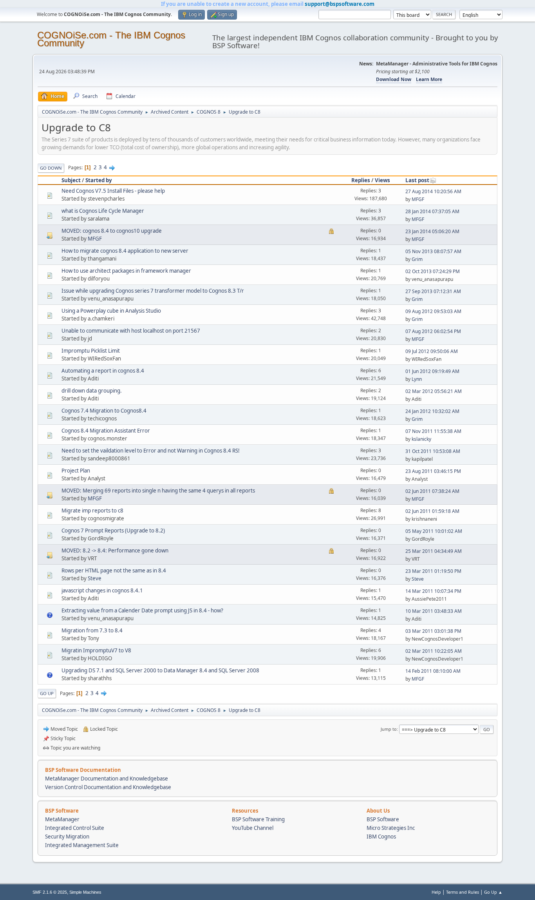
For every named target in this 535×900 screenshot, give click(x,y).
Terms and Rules (462, 892)
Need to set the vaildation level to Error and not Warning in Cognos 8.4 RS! (150, 450)
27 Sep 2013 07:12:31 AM (433, 291)
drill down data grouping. (91, 390)
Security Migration (67, 836)
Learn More (429, 79)
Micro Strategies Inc (391, 827)
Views (382, 180)
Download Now (393, 79)
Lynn (417, 379)
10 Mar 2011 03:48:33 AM (433, 611)
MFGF (418, 199)
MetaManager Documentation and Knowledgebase (106, 778)
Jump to (389, 729)
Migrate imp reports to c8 (92, 510)
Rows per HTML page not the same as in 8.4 (113, 570)
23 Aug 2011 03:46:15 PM (433, 471)
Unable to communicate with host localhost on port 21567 (130, 330)
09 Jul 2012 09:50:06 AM (431, 351)
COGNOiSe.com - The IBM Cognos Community (111, 39)
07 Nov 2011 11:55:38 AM (433, 431)
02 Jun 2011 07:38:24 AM (432, 491)
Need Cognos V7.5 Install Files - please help (113, 190)
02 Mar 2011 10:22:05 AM (433, 651)
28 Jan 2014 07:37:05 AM (432, 211)
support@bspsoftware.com (339, 3)
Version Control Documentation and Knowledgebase (108, 787)
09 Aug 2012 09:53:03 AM (433, 311)
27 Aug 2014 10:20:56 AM (433, 191)
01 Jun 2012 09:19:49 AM (432, 371)
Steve (94, 578)
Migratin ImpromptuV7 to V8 (96, 650)
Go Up (47, 693)
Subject (71, 180)
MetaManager (62, 819)
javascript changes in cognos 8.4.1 (102, 590)
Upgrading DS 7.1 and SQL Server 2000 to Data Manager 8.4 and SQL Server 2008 (160, 670)
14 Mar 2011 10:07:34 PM (433, 591)
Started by (98, 180)
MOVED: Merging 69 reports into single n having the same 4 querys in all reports (158, 490)
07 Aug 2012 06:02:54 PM (433, 331)
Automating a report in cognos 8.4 (102, 370)
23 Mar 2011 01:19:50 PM (433, 571)
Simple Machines (85, 892)
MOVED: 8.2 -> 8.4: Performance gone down (114, 550)
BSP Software (383, 819)
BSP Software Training (258, 819)
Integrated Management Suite (82, 845)
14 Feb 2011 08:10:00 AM (433, 671)
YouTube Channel (252, 827)
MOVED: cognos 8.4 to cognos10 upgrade (111, 230)
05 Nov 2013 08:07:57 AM (433, 251)
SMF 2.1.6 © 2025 (50, 892)
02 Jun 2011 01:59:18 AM (432, 511)
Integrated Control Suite (74, 827)
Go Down (51, 168)
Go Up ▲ (493, 892)
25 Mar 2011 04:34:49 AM (433, 551)
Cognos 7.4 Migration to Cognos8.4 (103, 410)
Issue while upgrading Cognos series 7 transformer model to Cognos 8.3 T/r (152, 290)
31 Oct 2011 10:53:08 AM (432, 451)
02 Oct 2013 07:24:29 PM (432, 271)
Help (436, 892)
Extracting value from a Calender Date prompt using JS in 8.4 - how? (142, 610)
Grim (417, 259)
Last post (417, 180)
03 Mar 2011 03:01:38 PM (433, 631)
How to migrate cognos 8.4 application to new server (124, 250)
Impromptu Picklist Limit (90, 350)
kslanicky (421, 439)
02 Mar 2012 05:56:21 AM (433, 391)
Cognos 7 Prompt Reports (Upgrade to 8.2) (113, 530)
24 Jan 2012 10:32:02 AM (432, 411)
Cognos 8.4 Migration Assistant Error (105, 430)
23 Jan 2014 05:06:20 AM (432, 231)
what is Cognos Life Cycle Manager (102, 210)
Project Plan (75, 470)
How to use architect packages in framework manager (126, 270)
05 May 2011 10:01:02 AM (433, 531)
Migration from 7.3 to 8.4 (92, 630)
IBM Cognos (381, 836)
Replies (360, 180)
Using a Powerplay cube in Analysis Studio (111, 310)
